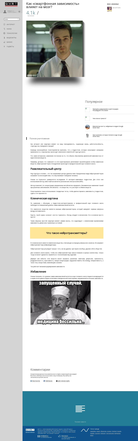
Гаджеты (10, 47)
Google (119, 431)
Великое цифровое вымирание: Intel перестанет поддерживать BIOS (128, 71)
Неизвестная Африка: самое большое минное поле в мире (110, 72)
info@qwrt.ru (44, 436)
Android (114, 431)
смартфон (93, 431)
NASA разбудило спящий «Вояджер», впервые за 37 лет (128, 53)
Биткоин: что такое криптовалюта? (91, 54)
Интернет (11, 24)
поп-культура (110, 433)
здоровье (115, 4)
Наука (9, 29)
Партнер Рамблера (30, 432)
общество (103, 431)
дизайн (92, 433)
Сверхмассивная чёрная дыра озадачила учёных (116, 35)
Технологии (12, 33)
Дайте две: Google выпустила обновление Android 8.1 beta (91, 72)
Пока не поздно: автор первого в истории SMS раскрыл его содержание (110, 53)
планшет (103, 433)
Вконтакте (65, 436)
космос (109, 431)
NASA (91, 435)
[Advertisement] (79, 90)
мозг (109, 4)
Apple (98, 431)
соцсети (97, 433)
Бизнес (10, 42)
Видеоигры (11, 38)
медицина (117, 433)
